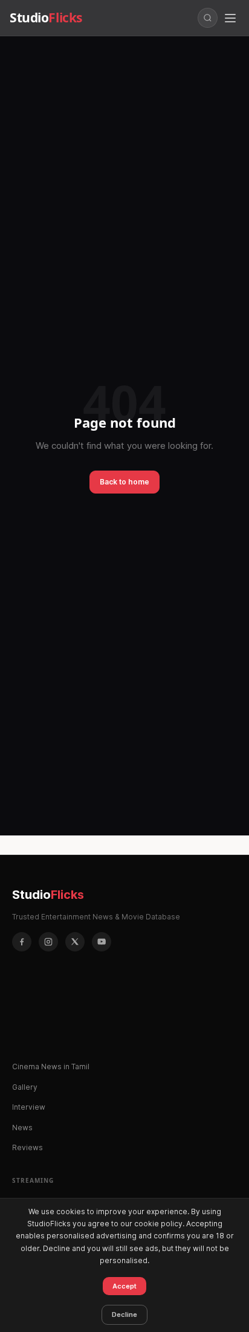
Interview (28, 1107)
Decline (124, 1314)
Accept (124, 1286)
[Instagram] (48, 941)
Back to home (124, 481)
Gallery (24, 1087)
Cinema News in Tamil (50, 1066)
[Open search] (208, 18)
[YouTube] (101, 941)
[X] (75, 941)
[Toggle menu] (230, 18)
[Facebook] (21, 941)
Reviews (27, 1147)
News (22, 1127)
